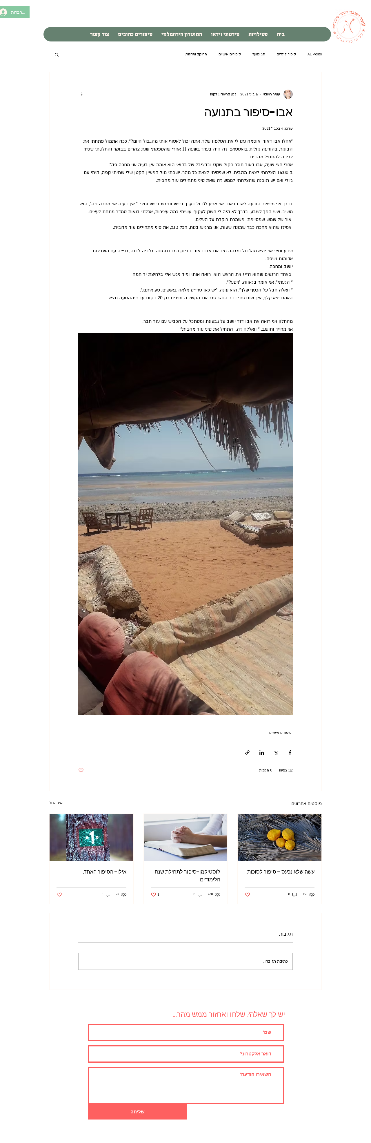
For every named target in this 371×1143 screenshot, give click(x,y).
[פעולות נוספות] (81, 94)
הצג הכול (56, 802)
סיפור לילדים (286, 54)
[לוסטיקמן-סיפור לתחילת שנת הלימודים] (186, 837)
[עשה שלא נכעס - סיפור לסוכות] (279, 837)
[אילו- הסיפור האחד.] (91, 837)
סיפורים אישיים (230, 54)
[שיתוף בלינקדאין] (261, 752)
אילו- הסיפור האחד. (104, 871)
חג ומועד (258, 54)
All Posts (315, 54)
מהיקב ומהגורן (196, 54)
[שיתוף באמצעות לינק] (247, 752)
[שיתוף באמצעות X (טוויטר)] (276, 752)
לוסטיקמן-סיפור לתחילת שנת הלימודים (187, 875)
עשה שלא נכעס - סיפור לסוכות (280, 871)
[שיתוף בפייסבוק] (290, 752)
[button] (56, 54)
